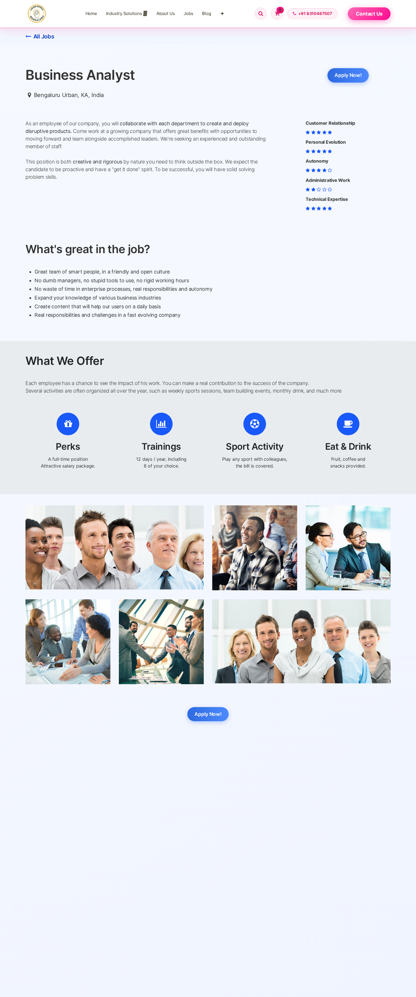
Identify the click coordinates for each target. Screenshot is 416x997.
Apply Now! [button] (347, 75)
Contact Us (369, 14)
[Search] (261, 14)
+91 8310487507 (315, 13)
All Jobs (43, 36)
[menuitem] (91, 13)
